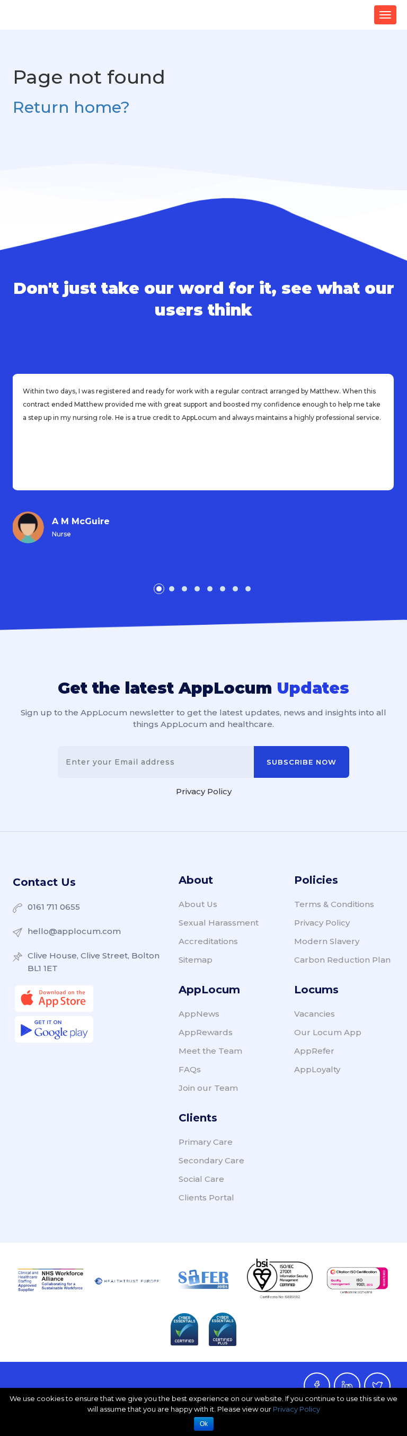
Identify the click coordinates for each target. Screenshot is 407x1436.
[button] (159, 588)
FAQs (190, 1069)
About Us (198, 904)
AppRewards (206, 1032)
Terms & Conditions (334, 904)
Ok (204, 1424)
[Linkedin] (347, 1385)
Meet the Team (210, 1051)
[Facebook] (317, 1385)
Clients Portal (206, 1197)
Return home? (71, 107)
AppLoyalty (317, 1069)
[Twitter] (377, 1385)
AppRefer (314, 1051)
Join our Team (208, 1088)
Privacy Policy (204, 791)
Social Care (201, 1179)
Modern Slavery (326, 941)
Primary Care (206, 1142)
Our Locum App (327, 1032)
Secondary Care (211, 1160)
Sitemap (196, 960)
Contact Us (44, 882)
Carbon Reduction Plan (342, 960)
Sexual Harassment (219, 923)
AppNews (199, 1014)
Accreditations (208, 941)
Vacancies (314, 1014)
